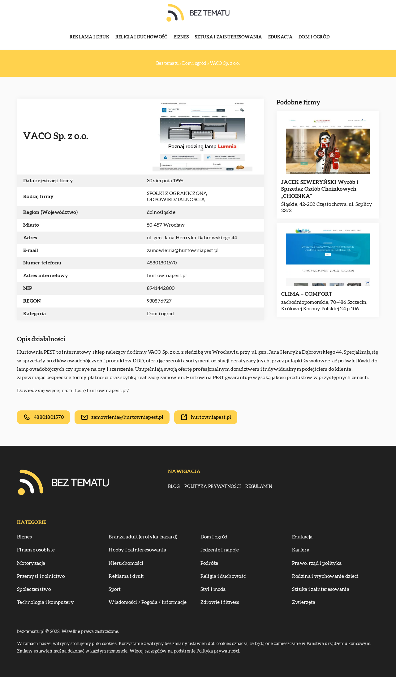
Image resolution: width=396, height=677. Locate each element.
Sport (115, 589)
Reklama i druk (89, 37)
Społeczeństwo (34, 589)
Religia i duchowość (141, 37)
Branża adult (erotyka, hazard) (143, 536)
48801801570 (162, 262)
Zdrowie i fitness (219, 602)
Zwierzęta (304, 602)
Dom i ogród (314, 37)
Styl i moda (213, 589)
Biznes (181, 37)
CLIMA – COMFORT (307, 294)
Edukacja (280, 37)
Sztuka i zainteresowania (228, 37)
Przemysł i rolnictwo (41, 576)
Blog (174, 487)
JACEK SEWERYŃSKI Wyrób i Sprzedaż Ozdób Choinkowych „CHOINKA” (319, 188)
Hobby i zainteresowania (137, 549)
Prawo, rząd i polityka (317, 563)
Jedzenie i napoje (219, 549)
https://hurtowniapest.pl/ (99, 390)
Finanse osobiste (36, 549)
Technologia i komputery (45, 602)
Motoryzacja (31, 563)
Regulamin (258, 487)
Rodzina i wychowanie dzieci (325, 576)
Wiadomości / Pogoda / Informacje (148, 602)
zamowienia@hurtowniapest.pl (183, 250)
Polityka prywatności (212, 487)
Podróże (209, 563)
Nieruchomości (126, 563)
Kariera (300, 549)
